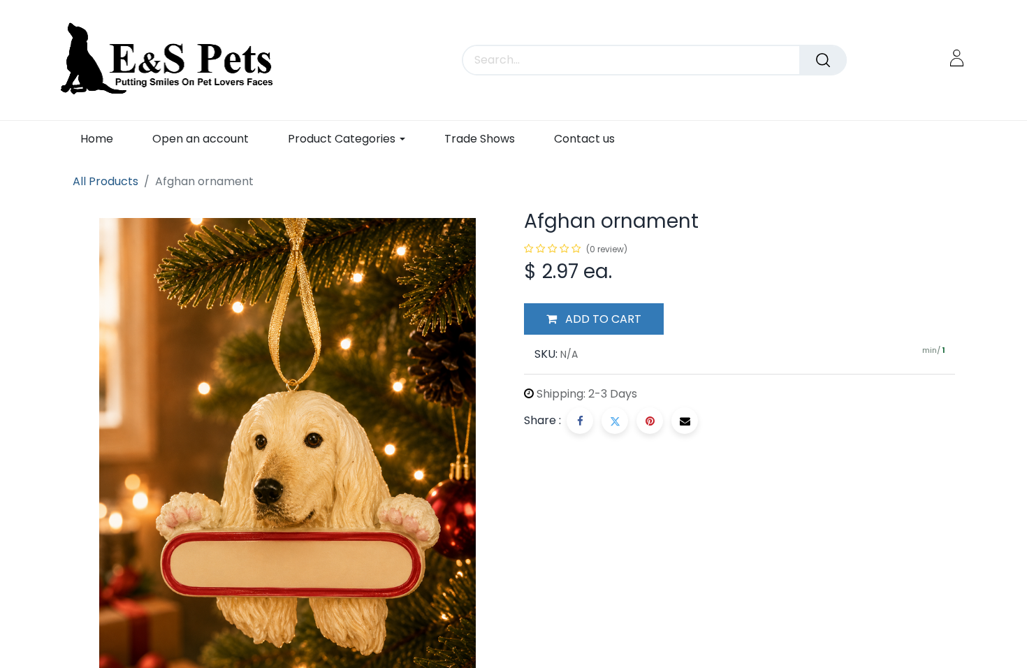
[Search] (823, 60)
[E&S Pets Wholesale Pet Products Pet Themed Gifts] (171, 60)
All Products (105, 181)
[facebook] (580, 420)
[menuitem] (97, 139)
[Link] (956, 58)
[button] (594, 319)
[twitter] (615, 420)
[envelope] (684, 420)
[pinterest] (649, 420)
